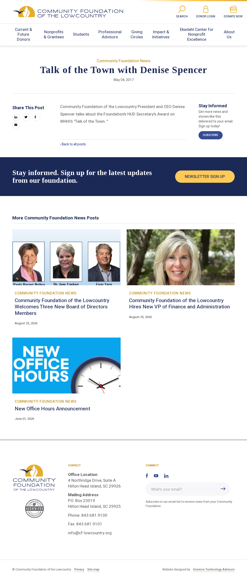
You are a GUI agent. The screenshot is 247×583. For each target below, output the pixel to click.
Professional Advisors (110, 34)
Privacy (79, 570)
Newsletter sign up (205, 177)
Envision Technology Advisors (214, 570)
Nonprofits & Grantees (54, 34)
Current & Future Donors (23, 34)
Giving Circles (136, 34)
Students (81, 34)
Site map (93, 570)
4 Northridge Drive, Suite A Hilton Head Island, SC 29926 (94, 483)
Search (182, 16)
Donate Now (233, 16)
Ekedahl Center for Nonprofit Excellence (196, 34)
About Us (229, 34)
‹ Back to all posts (73, 144)
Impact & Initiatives (161, 34)
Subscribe (210, 135)
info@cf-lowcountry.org (90, 533)
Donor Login (205, 16)
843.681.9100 (94, 515)
